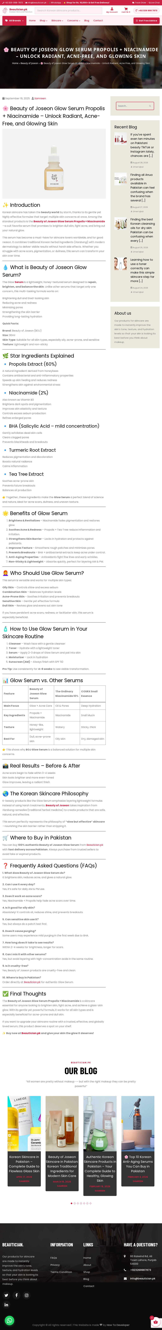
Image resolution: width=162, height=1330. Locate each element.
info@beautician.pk (37, 2)
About (87, 1265)
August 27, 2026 (140, 207)
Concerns (72, 20)
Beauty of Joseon (29, 63)
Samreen (40, 98)
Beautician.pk (95, 845)
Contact (98, 20)
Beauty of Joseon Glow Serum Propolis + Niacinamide (69, 221)
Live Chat (155, 2)
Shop (42, 20)
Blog (86, 20)
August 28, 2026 (140, 162)
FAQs (53, 1258)
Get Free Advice (148, 20)
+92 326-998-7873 (13, 2)
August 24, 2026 (140, 287)
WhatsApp (56, 2)
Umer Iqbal (137, 167)
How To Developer (118, 1325)
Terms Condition (61, 1272)
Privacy (55, 1265)
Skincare (56, 20)
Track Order (140, 2)
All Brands (15, 20)
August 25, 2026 (140, 247)
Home (32, 20)
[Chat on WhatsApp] (9, 1320)
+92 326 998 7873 (148, 10)
